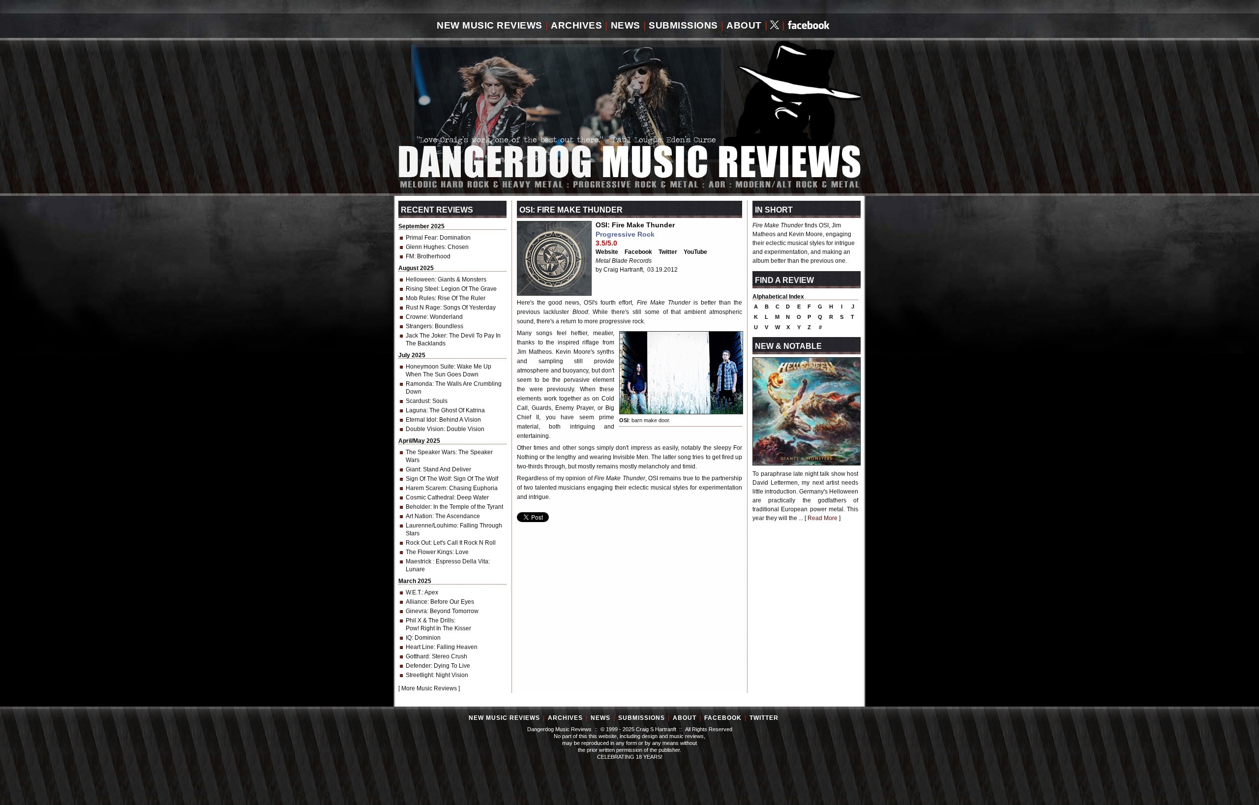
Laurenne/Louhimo (431, 525)
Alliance (416, 601)
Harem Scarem (426, 488)
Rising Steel (422, 288)
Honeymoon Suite (430, 366)
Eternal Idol (421, 419)
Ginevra (416, 611)
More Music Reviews (429, 688)
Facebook (638, 251)
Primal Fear (421, 237)
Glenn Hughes (425, 247)
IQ (409, 637)
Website (607, 251)
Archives (576, 25)
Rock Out (418, 542)
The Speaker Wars (430, 452)
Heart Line (420, 647)
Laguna (416, 410)
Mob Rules (420, 298)
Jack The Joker (426, 335)
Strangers (419, 326)
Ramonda (419, 383)
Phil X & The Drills (430, 620)
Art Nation (419, 516)
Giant (413, 469)
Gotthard (417, 656)
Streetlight (419, 675)
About (744, 25)
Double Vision (425, 429)
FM (410, 256)
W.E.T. (414, 592)
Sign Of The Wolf (428, 478)
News (625, 25)
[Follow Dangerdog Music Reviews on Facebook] (809, 26)
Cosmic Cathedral (430, 497)
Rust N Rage (423, 307)
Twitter (668, 251)
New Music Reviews (489, 25)
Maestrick (419, 561)
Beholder (418, 506)
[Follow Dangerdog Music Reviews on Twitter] (774, 26)
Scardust (417, 401)
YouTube (695, 251)
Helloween (420, 279)
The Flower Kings (429, 552)
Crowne (416, 316)
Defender (418, 665)
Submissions (683, 25)
